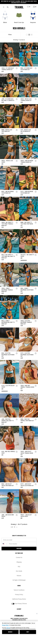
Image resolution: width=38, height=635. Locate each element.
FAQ (19, 566)
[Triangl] (19, 7)
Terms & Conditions (19, 590)
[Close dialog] (37, 613)
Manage (10, 632)
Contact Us (19, 557)
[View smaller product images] (31, 34)
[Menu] (4, 7)
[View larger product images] (26, 34)
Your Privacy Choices (21, 603)
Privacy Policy (5, 625)
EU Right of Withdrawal (19, 580)
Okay (27, 632)
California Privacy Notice (19, 599)
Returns (19, 575)
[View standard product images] (29, 34)
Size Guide (19, 571)
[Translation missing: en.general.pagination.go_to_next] (17, 527)
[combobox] (5, 544)
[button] (34, 7)
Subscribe (19, 548)
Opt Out (8, 628)
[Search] (7, 7)
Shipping (19, 562)
